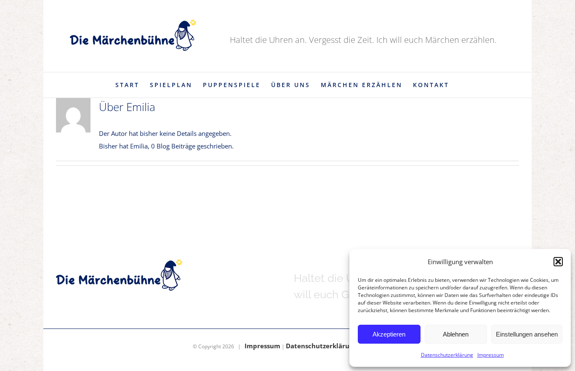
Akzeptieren (389, 334)
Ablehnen (456, 334)
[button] (558, 261)
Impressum (490, 354)
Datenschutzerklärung (447, 354)
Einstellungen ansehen (527, 334)
